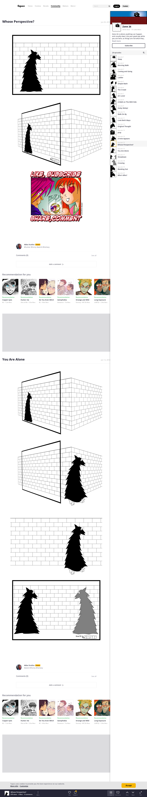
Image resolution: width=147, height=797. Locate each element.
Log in (117, 6)
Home (30, 6)
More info (14, 786)
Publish (125, 6)
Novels (46, 6)
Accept (129, 785)
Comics (38, 6)
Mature (65, 6)
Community (55, 6)
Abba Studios (29, 244)
